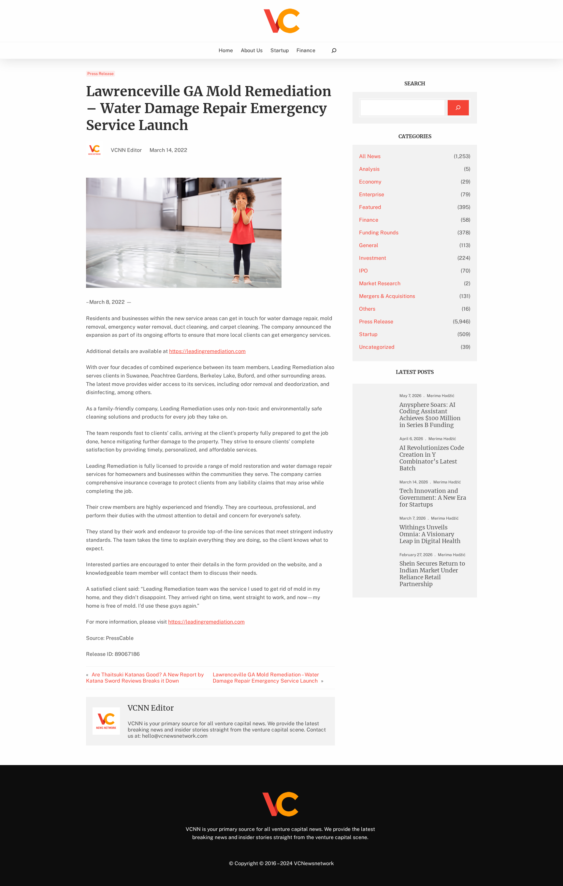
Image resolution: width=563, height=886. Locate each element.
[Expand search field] (333, 50)
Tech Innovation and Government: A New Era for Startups (432, 498)
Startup (368, 334)
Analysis (369, 169)
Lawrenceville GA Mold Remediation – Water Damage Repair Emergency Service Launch (266, 678)
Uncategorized (377, 347)
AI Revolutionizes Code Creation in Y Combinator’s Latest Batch (431, 458)
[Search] (458, 107)
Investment (372, 258)
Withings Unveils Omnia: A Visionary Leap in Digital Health (429, 534)
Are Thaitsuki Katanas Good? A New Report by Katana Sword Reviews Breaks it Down (145, 678)
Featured (370, 207)
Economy (370, 182)
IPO (363, 271)
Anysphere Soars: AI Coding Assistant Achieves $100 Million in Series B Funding (430, 415)
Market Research (379, 283)
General (368, 245)
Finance (368, 220)
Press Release (100, 73)
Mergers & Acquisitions (387, 296)
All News (370, 156)
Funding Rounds (378, 232)
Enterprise (371, 194)
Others (367, 309)
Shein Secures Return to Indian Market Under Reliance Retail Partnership (432, 574)
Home (226, 50)
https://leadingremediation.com (207, 351)
